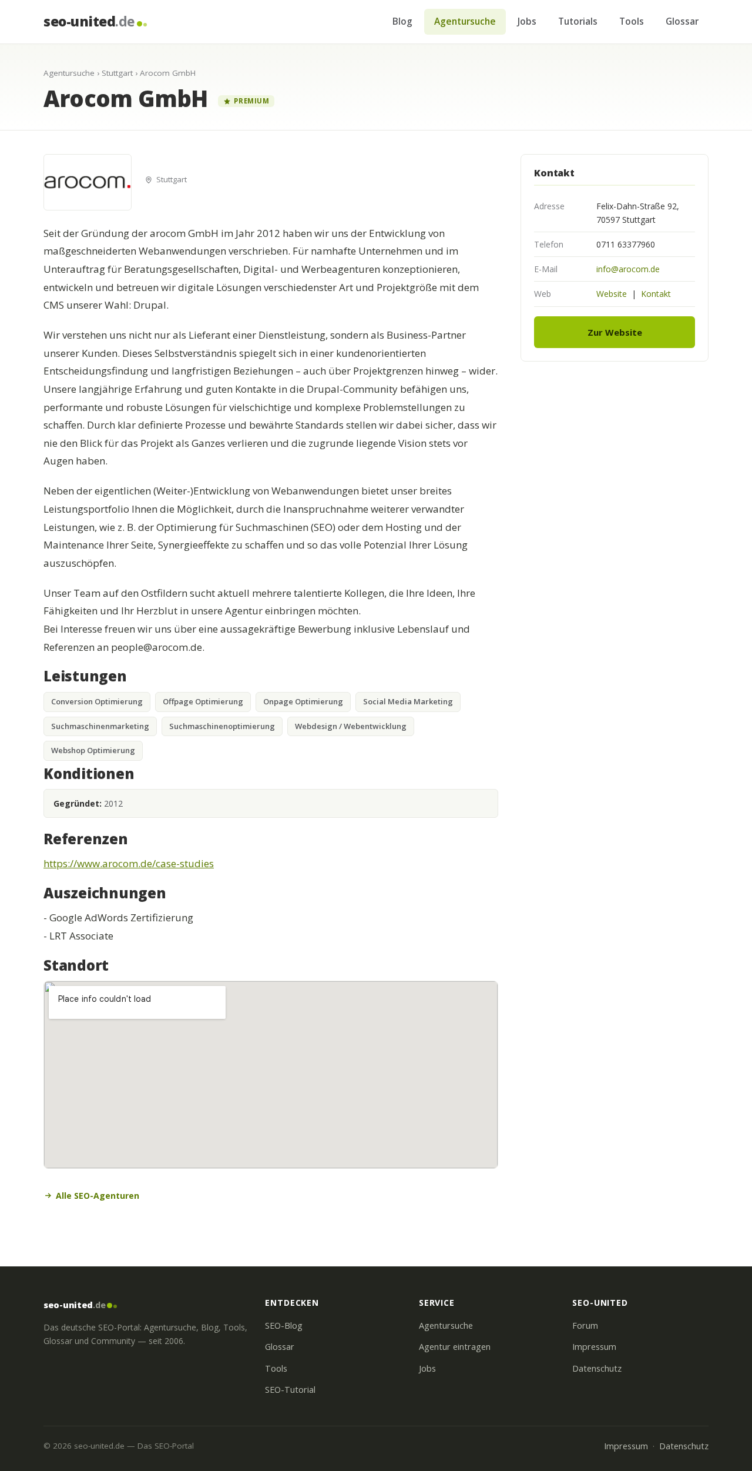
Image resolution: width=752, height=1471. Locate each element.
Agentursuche (465, 21)
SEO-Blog (284, 1325)
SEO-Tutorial (290, 1389)
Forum (585, 1325)
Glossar (682, 21)
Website (611, 293)
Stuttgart (117, 73)
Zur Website (615, 332)
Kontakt (656, 293)
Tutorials (577, 21)
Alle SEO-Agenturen (97, 1195)
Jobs (527, 21)
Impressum (594, 1346)
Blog (402, 21)
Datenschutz (597, 1368)
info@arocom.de (628, 269)
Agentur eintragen (455, 1346)
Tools (631, 21)
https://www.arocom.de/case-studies (128, 863)
